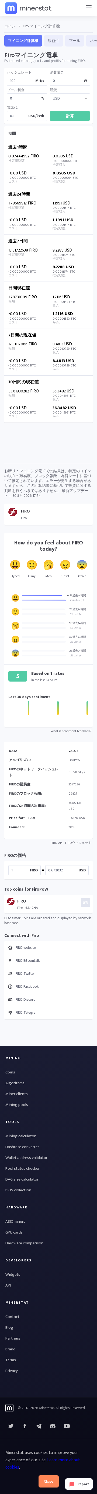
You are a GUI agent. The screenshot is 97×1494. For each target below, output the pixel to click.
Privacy (11, 1370)
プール (74, 41)
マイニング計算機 (23, 41)
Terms (10, 1360)
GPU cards (14, 1232)
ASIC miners (15, 1221)
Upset (65, 576)
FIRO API (57, 842)
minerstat (28, 8)
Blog (9, 1327)
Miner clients (16, 1093)
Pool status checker (22, 1168)
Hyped (15, 576)
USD (82, 870)
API (8, 1285)
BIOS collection (18, 1190)
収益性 (53, 41)
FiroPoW (74, 760)
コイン (10, 26)
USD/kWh (36, 116)
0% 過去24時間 (77, 609)
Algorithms (15, 1083)
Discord (66, 1426)
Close (48, 1481)
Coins (10, 1072)
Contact (12, 1316)
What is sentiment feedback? (71, 731)
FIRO (34, 870)
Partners (12, 1338)
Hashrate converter (22, 1146)
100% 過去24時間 (76, 595)
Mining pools (16, 1104)
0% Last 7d (76, 614)
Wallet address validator (26, 1157)
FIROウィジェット (78, 842)
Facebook (24, 1426)
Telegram (38, 1426)
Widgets (12, 1274)
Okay (32, 576)
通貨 (53, 90)
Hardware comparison (24, 1243)
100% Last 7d (77, 600)
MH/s (39, 81)
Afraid (82, 576)
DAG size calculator (22, 1179)
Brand (10, 1349)
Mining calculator (20, 1136)
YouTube (52, 1426)
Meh (49, 576)
